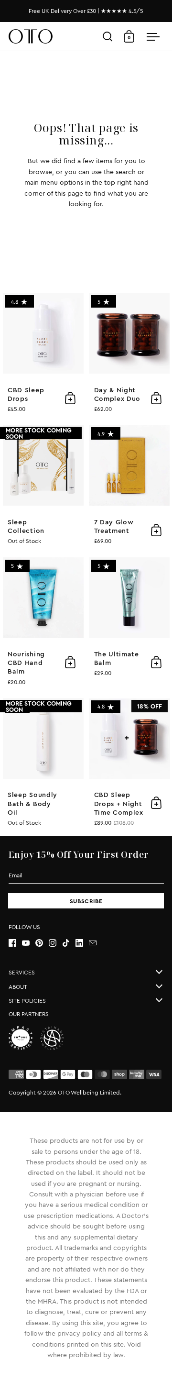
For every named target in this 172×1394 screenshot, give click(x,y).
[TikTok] (68, 943)
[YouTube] (28, 943)
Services (22, 972)
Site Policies (27, 1001)
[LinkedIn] (82, 943)
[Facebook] (15, 943)
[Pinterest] (42, 943)
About (18, 987)
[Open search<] (108, 37)
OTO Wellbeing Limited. (89, 1092)
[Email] (95, 943)
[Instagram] (55, 943)
